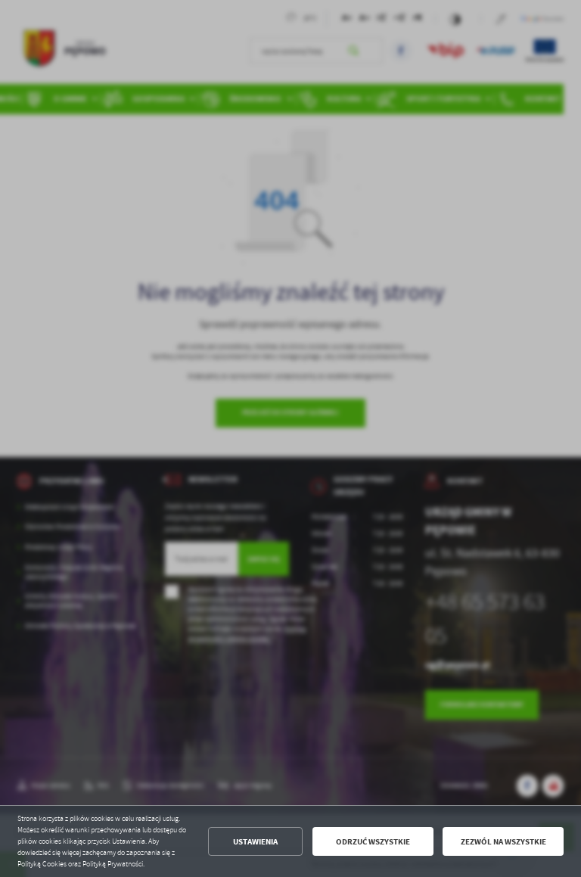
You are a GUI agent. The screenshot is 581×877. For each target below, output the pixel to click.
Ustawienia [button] (255, 841)
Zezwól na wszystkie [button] (503, 841)
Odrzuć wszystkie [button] (373, 841)
